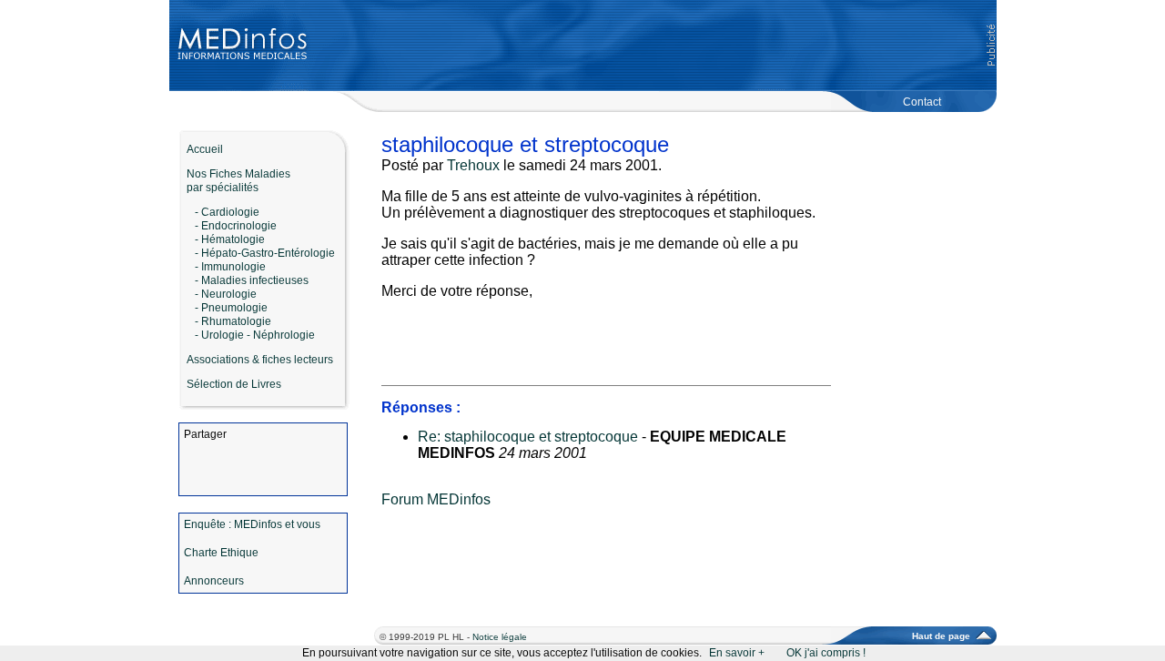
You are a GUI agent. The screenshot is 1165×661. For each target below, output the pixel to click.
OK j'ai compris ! (826, 652)
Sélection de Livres (234, 384)
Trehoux (473, 165)
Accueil (200, 149)
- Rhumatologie (233, 321)
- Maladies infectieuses (252, 280)
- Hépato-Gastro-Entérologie (265, 253)
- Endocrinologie (236, 225)
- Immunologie (230, 266)
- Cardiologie (227, 212)
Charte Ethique (221, 552)
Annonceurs (214, 581)
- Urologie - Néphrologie (255, 335)
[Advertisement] (652, 45)
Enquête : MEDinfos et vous (252, 524)
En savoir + (737, 652)
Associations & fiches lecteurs (260, 359)
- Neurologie (226, 294)
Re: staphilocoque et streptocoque (528, 436)
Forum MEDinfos (436, 499)
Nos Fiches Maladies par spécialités (234, 181)
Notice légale (499, 637)
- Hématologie (230, 239)
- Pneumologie (231, 307)
